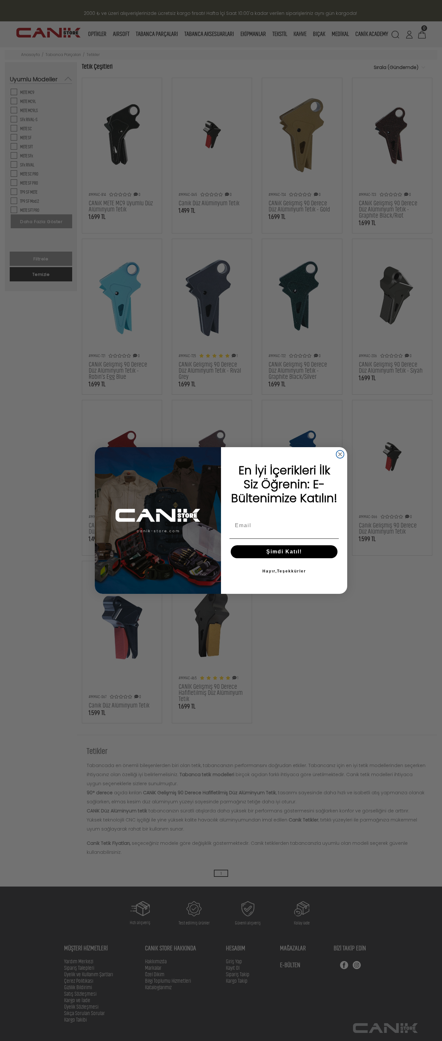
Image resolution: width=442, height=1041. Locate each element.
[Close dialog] (340, 454)
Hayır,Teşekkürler (284, 571)
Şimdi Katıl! (284, 551)
